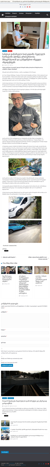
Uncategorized (10, 398)
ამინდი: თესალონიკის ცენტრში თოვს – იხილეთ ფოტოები (37, 258)
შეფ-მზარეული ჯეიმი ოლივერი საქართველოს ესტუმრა (7, 278)
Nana (12, 65)
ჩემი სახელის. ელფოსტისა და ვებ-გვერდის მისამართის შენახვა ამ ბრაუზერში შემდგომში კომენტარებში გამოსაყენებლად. (23, 352)
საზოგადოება (29, 13)
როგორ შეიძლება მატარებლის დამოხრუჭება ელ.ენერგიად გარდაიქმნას (24, 402)
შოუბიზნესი (37, 13)
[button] (32, 13)
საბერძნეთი (7, 13)
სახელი (3, 330)
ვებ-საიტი (3, 342)
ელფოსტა (4, 336)
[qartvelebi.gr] (2, 14)
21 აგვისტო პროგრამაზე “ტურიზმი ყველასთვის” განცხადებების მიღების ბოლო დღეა (29, 429)
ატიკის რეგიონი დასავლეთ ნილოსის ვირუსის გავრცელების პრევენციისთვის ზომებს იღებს (29, 422)
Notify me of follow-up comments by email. (11, 358)
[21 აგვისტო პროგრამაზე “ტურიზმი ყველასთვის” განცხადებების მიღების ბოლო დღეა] (5, 430)
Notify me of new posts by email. (9, 362)
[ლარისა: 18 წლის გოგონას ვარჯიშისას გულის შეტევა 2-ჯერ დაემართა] (41, 266)
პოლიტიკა (21, 13)
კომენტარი (4, 312)
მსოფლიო (14, 13)
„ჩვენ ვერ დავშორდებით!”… (9, 257)
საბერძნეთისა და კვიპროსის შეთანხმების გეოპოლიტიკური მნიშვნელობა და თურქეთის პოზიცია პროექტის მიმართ (27, 436)
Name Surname (14, 406)
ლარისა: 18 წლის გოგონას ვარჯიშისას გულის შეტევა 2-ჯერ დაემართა (41, 279)
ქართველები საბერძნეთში (11, 16)
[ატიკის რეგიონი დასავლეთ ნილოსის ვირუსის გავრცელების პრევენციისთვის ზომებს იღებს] (5, 423)
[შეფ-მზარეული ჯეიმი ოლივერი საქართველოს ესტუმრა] (8, 266)
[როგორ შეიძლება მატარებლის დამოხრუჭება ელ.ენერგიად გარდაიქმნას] (25, 383)
